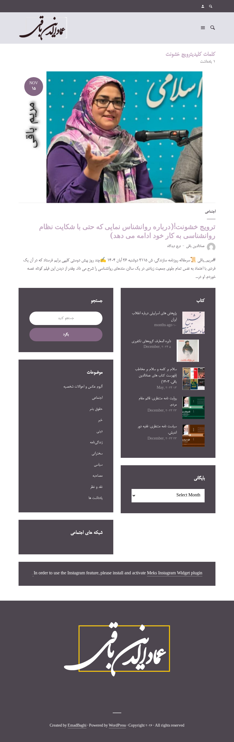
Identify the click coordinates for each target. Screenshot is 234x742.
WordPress (117, 726)
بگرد (66, 334)
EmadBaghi (77, 726)
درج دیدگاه (174, 246)
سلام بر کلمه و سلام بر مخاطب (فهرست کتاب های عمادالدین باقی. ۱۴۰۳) (156, 375)
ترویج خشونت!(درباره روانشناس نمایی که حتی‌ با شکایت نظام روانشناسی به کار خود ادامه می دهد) (127, 231)
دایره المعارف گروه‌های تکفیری (151, 341)
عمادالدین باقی (195, 246)
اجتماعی (210, 211)
